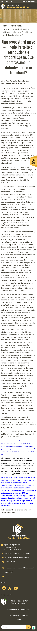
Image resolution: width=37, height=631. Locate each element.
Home (5, 25)
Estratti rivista (16, 25)
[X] (10, 589)
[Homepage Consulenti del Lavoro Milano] (3, 6)
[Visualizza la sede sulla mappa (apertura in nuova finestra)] (11, 1)
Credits (18, 620)
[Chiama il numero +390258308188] (7, 1)
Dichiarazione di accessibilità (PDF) (19, 610)
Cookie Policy (23, 615)
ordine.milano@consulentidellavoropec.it (20, 568)
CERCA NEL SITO (28, 1)
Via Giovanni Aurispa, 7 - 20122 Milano (17, 553)
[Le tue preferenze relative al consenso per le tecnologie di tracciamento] (33, 627)
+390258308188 (10, 562)
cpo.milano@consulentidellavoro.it (17, 558)
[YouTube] (16, 589)
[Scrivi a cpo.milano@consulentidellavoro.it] (2, 1)
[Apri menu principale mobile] (34, 6)
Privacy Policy (13, 615)
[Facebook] (4, 589)
